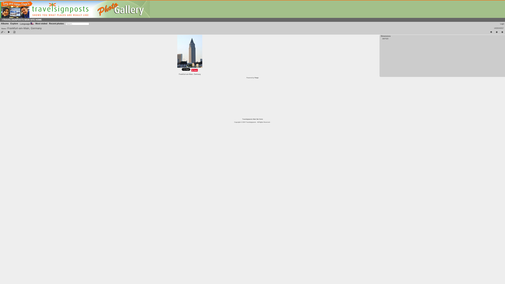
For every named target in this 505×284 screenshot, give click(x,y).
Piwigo (256, 77)
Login (502, 24)
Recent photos (56, 23)
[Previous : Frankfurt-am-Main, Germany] (496, 32)
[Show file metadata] (14, 32)
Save (195, 70)
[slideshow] (9, 32)
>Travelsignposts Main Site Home (22, 20)
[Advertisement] (252, 98)
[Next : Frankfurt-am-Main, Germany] (502, 32)
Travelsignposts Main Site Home (252, 119)
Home (3, 29)
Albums (5, 23)
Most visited (41, 23)
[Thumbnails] (491, 32)
